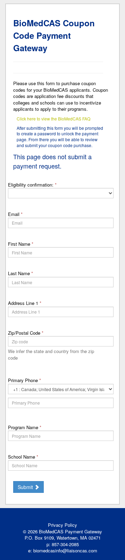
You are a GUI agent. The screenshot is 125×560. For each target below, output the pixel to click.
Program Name (24, 427)
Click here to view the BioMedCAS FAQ (53, 118)
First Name (20, 244)
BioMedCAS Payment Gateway (70, 531)
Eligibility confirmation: (32, 184)
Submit (26, 487)
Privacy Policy (62, 525)
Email (15, 214)
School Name (23, 456)
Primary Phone (24, 380)
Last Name (20, 273)
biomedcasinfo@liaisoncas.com (65, 550)
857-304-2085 (65, 544)
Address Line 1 (24, 303)
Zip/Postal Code (25, 332)
